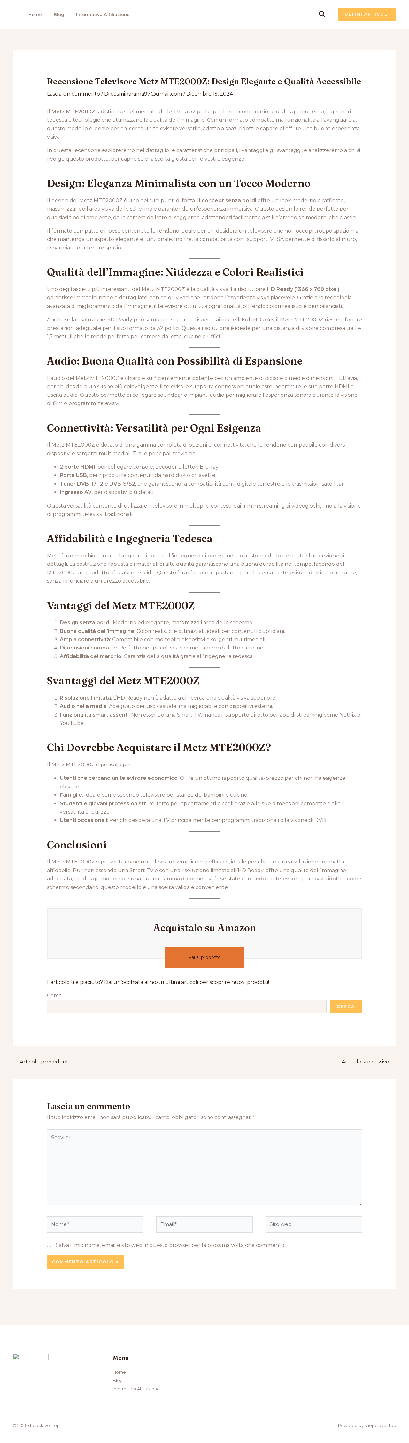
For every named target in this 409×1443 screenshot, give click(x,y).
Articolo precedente (42, 1062)
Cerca (54, 996)
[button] (322, 14)
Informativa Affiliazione (103, 14)
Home (35, 14)
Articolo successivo (369, 1062)
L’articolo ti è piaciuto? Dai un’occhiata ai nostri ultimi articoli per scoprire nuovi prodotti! (158, 982)
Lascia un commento (73, 94)
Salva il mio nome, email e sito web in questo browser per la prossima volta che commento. (170, 1245)
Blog (59, 14)
